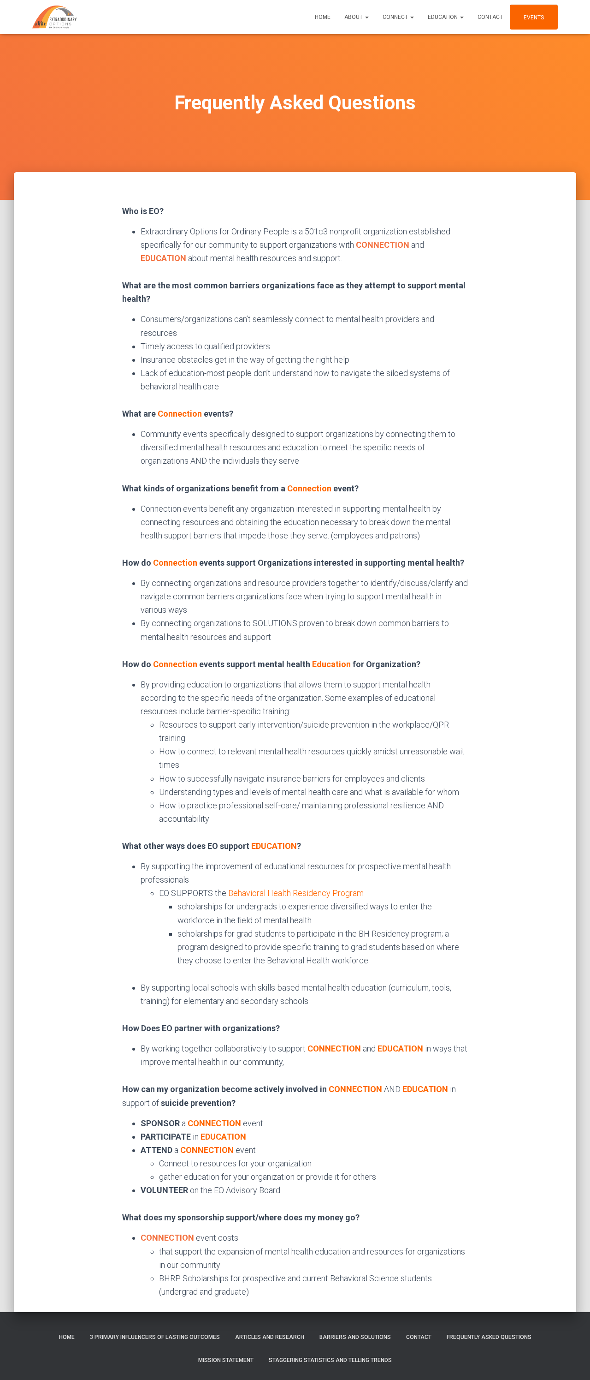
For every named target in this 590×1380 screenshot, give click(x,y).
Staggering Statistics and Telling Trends (330, 1360)
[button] (366, 17)
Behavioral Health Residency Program (296, 893)
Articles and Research (269, 1337)
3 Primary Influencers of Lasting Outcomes (155, 1337)
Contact (490, 17)
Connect (396, 17)
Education (443, 17)
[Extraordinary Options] (54, 17)
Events (534, 17)
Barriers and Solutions (355, 1337)
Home (322, 17)
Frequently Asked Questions (489, 1337)
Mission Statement (226, 1360)
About (354, 17)
